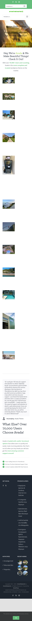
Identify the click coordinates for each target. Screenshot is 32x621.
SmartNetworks (21, 584)
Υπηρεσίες (7, 569)
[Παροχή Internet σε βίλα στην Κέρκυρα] (25, 573)
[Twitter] (6, 485)
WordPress (16, 588)
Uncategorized (8, 561)
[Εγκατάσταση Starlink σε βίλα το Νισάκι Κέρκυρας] (20, 567)
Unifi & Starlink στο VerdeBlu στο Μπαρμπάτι (23, 522)
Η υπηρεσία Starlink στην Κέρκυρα (22, 502)
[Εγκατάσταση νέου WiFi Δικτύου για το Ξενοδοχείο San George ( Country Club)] (25, 567)
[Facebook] (3, 485)
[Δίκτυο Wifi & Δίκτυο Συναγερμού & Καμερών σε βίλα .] (20, 562)
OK (16, 618)
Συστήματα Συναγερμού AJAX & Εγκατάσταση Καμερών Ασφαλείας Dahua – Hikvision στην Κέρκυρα (23, 539)
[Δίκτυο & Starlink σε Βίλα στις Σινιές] (25, 562)
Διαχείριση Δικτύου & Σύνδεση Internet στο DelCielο (22, 490)
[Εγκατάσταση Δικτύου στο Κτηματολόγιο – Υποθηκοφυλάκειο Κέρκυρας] (20, 573)
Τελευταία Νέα (8, 565)
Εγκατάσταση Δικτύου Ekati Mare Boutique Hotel (23, 512)
